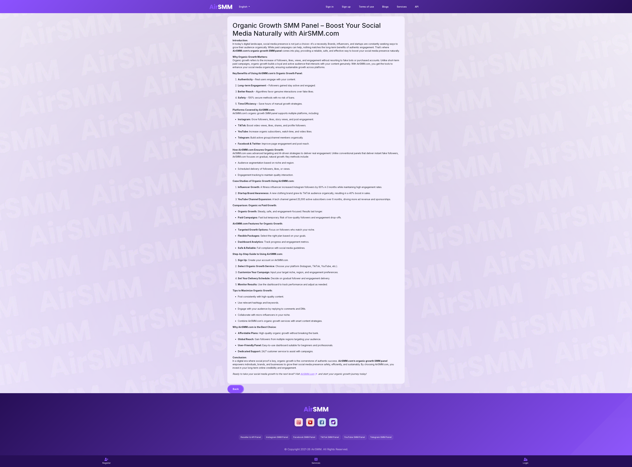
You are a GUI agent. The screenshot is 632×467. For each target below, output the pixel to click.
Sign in (330, 6)
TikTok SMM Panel (329, 437)
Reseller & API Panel (251, 437)
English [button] (243, 6)
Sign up (346, 6)
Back (236, 389)
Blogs (385, 6)
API (417, 6)
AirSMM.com (307, 373)
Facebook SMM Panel (304, 437)
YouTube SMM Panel (354, 437)
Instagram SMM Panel (277, 437)
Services (402, 6)
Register (106, 463)
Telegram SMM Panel (381, 437)
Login (525, 463)
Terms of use (366, 6)
